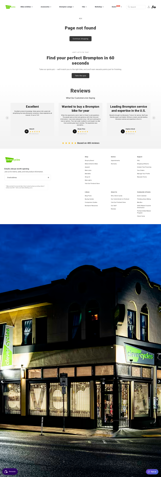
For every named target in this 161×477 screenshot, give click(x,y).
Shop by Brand (89, 160)
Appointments (115, 160)
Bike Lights (88, 180)
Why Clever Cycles (116, 196)
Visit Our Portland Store (92, 183)
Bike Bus (139, 202)
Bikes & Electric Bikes (91, 164)
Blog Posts (88, 196)
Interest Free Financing (144, 167)
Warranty (114, 164)
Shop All (87, 177)
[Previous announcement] (6, 2)
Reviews (113, 209)
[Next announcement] (154, 2)
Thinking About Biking (144, 199)
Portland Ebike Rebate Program (144, 212)
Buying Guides (89, 199)
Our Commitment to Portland (120, 199)
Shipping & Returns (143, 164)
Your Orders (140, 170)
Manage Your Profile (143, 173)
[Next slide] (154, 118)
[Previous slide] (7, 118)
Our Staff (114, 205)
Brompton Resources (91, 205)
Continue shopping (80, 39)
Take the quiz (80, 76)
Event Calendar (142, 196)
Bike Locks (88, 170)
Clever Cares (141, 216)
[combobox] (136, 7)
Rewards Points (142, 177)
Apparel (87, 167)
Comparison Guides (91, 202)
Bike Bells (88, 173)
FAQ (138, 160)
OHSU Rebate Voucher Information (144, 206)
